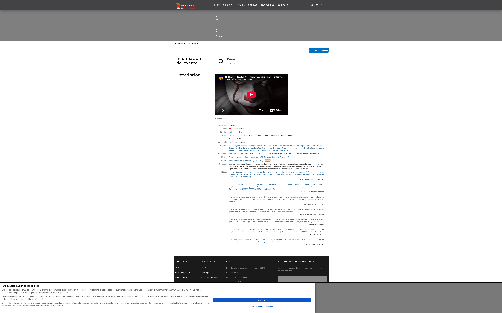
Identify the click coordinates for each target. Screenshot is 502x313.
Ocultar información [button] (319, 50)
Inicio (180, 43)
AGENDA (241, 5)
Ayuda (203, 268)
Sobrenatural (250, 157)
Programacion (193, 43)
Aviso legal (204, 273)
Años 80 (259, 157)
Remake (291, 157)
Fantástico (238, 157)
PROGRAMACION (182, 273)
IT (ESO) (259, 160)
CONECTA (227, 5)
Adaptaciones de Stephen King (241, 160)
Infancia (275, 157)
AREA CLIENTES (267, 5)
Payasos (267, 157)
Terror (231, 157)
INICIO (217, 5)
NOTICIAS (252, 5)
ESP (323, 5)
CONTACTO (283, 5)
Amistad (283, 157)
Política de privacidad (209, 278)
